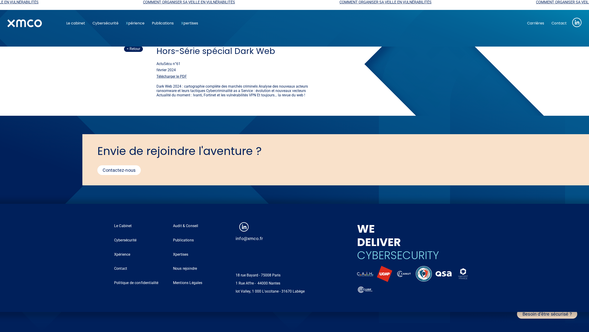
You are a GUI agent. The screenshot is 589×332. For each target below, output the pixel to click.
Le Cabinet (123, 226)
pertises (189, 23)
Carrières (535, 23)
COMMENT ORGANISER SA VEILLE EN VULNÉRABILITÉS (164, 2)
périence (135, 23)
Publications (163, 23)
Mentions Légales (187, 283)
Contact (559, 23)
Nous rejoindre (185, 268)
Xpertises (180, 254)
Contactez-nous (119, 170)
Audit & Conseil (185, 226)
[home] (33, 23)
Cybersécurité (105, 23)
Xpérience (122, 254)
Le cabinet (75, 23)
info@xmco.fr (249, 238)
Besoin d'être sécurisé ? (547, 314)
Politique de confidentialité (136, 283)
